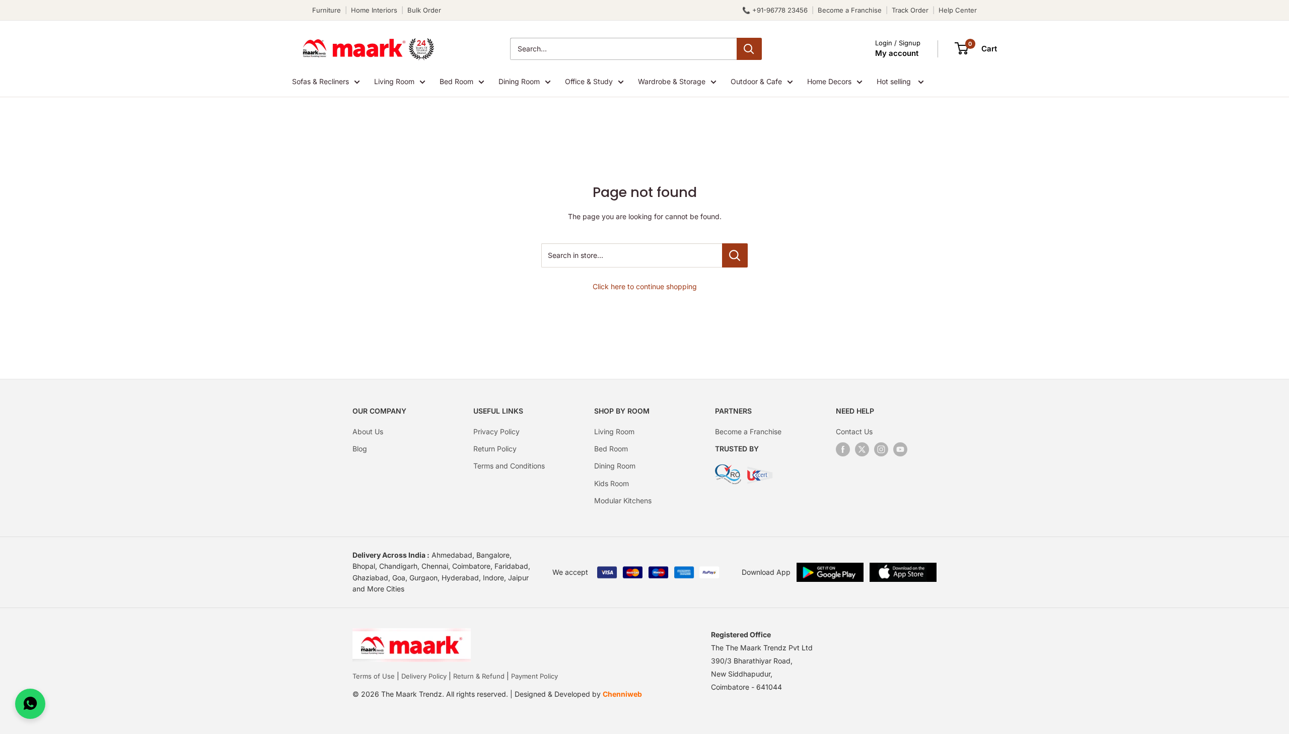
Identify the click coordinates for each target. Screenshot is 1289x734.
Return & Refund (479, 676)
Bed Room (456, 81)
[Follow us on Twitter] (862, 449)
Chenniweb (622, 694)
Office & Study (589, 81)
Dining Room (519, 81)
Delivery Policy (424, 676)
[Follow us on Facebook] (843, 449)
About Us (367, 431)
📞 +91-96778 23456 (775, 10)
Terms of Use (373, 676)
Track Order (910, 10)
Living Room (394, 81)
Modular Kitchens (623, 500)
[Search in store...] (735, 255)
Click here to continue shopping (645, 286)
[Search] (749, 49)
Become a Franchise (850, 10)
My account (896, 53)
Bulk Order (424, 10)
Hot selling (895, 81)
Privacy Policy (496, 431)
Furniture (326, 10)
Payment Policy (534, 676)
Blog (359, 448)
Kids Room (611, 483)
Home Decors (829, 81)
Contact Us (854, 431)
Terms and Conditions (509, 465)
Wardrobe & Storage (671, 81)
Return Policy (495, 448)
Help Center (958, 10)
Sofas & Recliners (320, 81)
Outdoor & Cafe (756, 81)
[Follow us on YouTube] (900, 449)
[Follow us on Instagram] (881, 449)
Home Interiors (374, 10)
